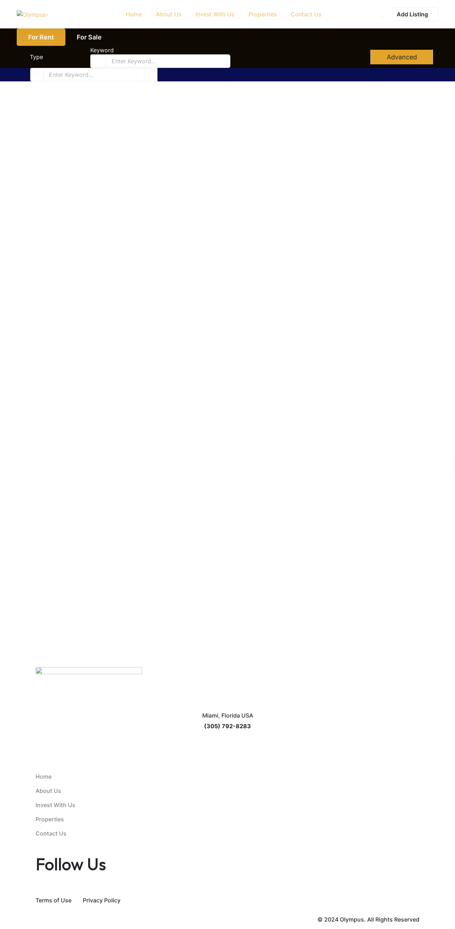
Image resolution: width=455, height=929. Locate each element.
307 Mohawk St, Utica (60, 240)
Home (44, 776)
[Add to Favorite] (38, 209)
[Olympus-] (32, 14)
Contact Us (51, 833)
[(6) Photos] (32, 209)
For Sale (89, 37)
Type (36, 56)
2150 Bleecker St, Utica (61, 432)
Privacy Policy (102, 900)
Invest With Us (55, 805)
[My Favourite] (383, 14)
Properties (50, 819)
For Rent (41, 37)
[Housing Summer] (126, 345)
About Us (48, 790)
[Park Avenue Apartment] (126, 152)
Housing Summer (56, 423)
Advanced (401, 57)
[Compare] (44, 209)
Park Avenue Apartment (67, 231)
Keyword (102, 50)
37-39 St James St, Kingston (271, 240)
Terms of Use (53, 900)
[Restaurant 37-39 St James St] (329, 152)
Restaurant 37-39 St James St (280, 231)
